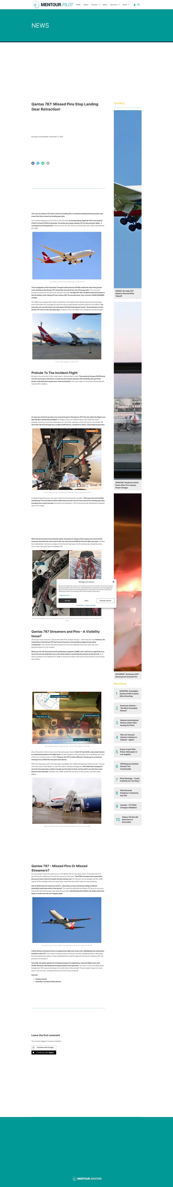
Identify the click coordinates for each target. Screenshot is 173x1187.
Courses (94, 5)
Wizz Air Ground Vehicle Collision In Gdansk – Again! (128, 737)
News (78, 5)
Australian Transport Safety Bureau (48, 981)
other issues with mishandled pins (66, 826)
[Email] (47, 163)
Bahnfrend (71, 282)
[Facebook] (32, 163)
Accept (67, 601)
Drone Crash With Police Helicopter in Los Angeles (128, 751)
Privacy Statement (90, 605)
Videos (85, 5)
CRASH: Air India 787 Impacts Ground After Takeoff (124, 293)
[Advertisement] (68, 401)
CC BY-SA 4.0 (79, 282)
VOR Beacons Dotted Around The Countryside (129, 766)
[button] (114, 582)
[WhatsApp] (42, 163)
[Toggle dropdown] (135, 5)
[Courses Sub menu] (99, 4)
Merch (105, 5)
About (125, 5)
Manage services (64, 595)
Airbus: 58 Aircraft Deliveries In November (130, 819)
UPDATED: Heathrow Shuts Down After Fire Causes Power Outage (127, 485)
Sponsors (113, 5)
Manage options (105, 601)
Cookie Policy (80, 605)
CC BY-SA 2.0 (73, 362)
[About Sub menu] (128, 4)
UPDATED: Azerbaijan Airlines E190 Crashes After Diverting (129, 693)
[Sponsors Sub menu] (119, 4)
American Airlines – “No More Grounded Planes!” (128, 708)
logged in (44, 1041)
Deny (86, 601)
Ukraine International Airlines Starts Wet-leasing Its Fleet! (129, 722)
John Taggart (64, 362)
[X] (37, 163)
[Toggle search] (139, 5)
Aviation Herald (41, 979)
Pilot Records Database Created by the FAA (129, 792)
